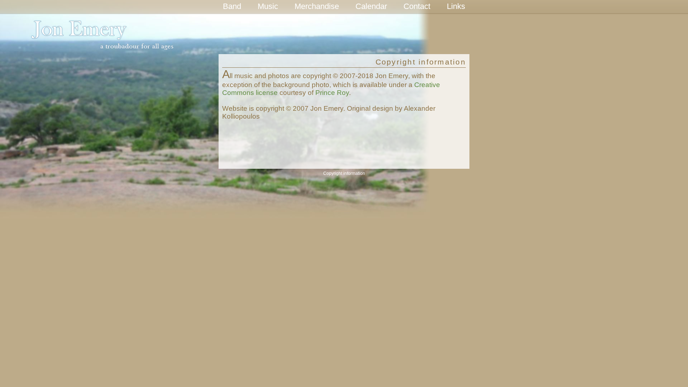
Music (268, 6)
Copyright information (344, 173)
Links (456, 6)
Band (232, 6)
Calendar (371, 6)
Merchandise (317, 6)
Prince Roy (332, 92)
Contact (416, 6)
